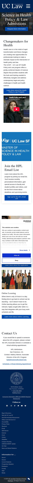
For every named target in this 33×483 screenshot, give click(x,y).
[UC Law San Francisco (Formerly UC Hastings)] (12, 6)
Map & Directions (6, 413)
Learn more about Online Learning (16, 317)
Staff (3, 470)
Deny (16, 260)
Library (4, 437)
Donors (4, 459)
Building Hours (16, 392)
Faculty (4, 468)
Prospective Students (8, 464)
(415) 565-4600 (17, 390)
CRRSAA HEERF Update (9, 443)
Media (3, 473)
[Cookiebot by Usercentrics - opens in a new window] (23, 221)
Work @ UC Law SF (7, 415)
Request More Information (16, 29)
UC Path (4, 446)
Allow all (16, 255)
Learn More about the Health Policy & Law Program (16, 91)
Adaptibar (4, 439)
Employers (5, 466)
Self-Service (5, 430)
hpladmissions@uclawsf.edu (16, 360)
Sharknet (4, 426)
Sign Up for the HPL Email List (16, 197)
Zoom (3, 435)
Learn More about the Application (16, 265)
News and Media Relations (9, 448)
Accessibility (5, 422)
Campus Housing (6, 441)
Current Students (6, 462)
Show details (24, 250)
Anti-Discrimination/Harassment (10, 417)
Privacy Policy (5, 424)
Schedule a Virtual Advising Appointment (17, 364)
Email (3, 428)
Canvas (4, 433)
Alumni (4, 457)
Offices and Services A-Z (8, 419)
